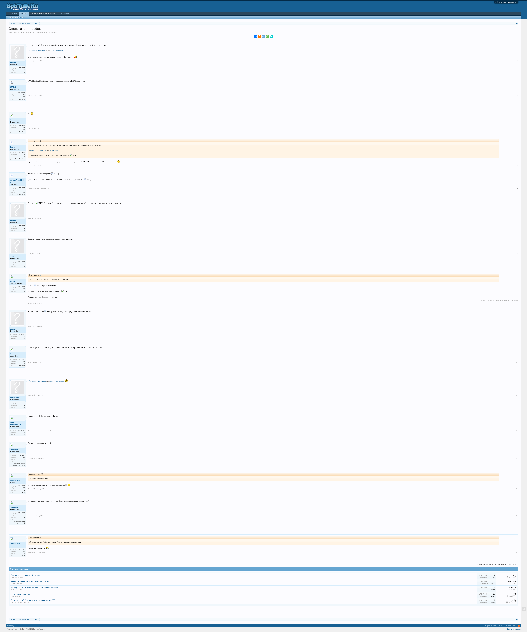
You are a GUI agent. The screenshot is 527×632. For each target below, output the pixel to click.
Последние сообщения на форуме (43, 13)
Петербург (22, 99)
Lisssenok (14, 450)
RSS (519, 626)
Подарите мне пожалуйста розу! (26, 575)
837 (24, 154)
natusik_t (45, 32)
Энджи (12, 281)
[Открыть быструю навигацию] (517, 23)
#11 (517, 395)
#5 (517, 189)
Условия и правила (513, 629)
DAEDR (13, 87)
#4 (517, 166)
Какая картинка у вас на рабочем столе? (30, 581)
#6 (517, 218)
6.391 (23, 95)
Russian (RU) (11, 626)
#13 (517, 458)
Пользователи (64, 13)
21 (24, 264)
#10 (517, 362)
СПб (23, 492)
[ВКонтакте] (255, 36)
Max (11, 120)
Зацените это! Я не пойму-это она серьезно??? (33, 600)
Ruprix (12, 354)
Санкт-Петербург (20, 132)
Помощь (501, 626)
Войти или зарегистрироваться (506, 2)
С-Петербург (21, 194)
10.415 (23, 190)
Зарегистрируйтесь (37, 50)
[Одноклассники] (259, 36)
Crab (12, 256)
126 (24, 457)
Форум (23, 14)
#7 (517, 254)
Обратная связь (491, 626)
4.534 (23, 127)
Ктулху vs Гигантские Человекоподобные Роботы (34, 588)
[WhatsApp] (267, 36)
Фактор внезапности (15, 423)
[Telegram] (263, 36)
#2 (517, 96)
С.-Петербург (21, 365)
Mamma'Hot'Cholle (17, 181)
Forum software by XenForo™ (26, 629)
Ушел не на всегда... (20, 594)
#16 (517, 552)
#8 (517, 303)
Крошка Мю (15, 480)
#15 (517, 516)
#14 (517, 489)
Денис (12, 147)
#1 (517, 61)
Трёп (22, 32)
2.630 (23, 289)
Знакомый (14, 397)
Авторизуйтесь (57, 50)
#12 (517, 431)
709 (24, 361)
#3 (517, 128)
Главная (14, 13)
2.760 (23, 488)
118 (24, 432)
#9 (517, 326)
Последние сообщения (16, 17)
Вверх (514, 626)
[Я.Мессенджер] (271, 36)
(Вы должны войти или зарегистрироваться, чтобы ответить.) (497, 564)
